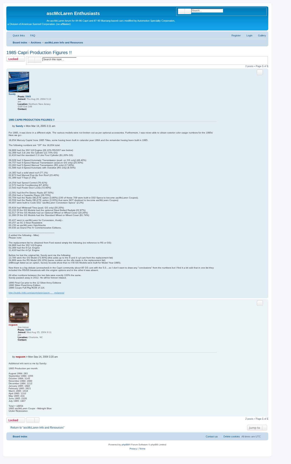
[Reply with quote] (260, 72)
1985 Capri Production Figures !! (39, 52)
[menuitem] (260, 35)
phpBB (125, 444)
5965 (28, 96)
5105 (28, 330)
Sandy (12, 94)
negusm (13, 325)
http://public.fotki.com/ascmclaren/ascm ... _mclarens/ (36, 292)
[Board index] (27, 15)
